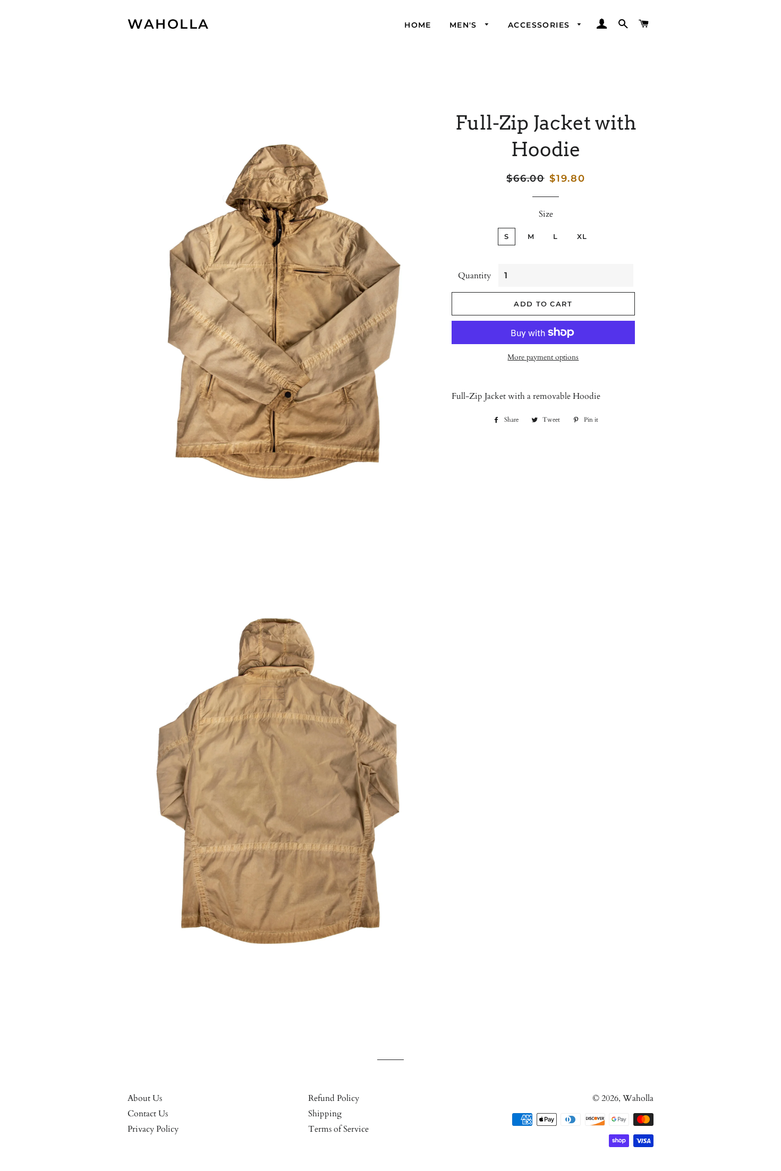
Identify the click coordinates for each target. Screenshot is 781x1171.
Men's (464, 25)
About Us (145, 1098)
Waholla (169, 24)
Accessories (540, 25)
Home (417, 25)
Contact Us (148, 1113)
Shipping (325, 1113)
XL (582, 236)
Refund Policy (333, 1098)
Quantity (474, 275)
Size (546, 214)
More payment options (543, 357)
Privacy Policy (153, 1129)
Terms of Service (338, 1129)
